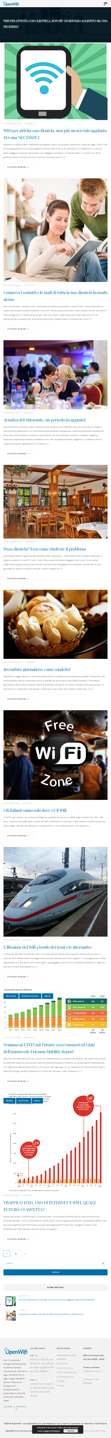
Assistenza (62, 1363)
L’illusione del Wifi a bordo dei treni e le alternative (47, 947)
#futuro (11, 996)
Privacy (60, 1385)
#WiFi (47, 996)
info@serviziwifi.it (92, 1371)
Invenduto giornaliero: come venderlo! (37, 669)
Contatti (61, 1381)
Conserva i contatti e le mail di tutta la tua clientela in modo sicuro (51, 1314)
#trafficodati (30, 996)
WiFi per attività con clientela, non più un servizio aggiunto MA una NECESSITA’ (57, 1300)
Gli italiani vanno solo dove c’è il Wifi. (35, 810)
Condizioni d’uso (65, 1368)
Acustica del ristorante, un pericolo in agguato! (44, 419)
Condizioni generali (66, 1372)
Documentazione (65, 1376)
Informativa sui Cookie (84, 1431)
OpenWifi (30, 123)
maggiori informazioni (51, 1431)
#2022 (9, 1101)
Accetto (70, 1431)
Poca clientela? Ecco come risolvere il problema (44, 548)
